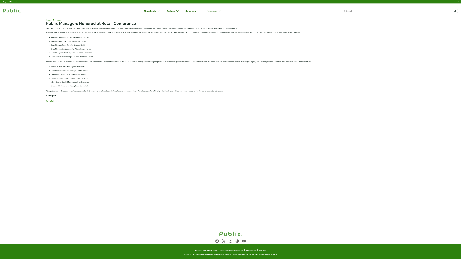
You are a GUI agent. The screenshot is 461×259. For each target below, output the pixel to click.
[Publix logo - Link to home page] (12, 11)
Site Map (262, 250)
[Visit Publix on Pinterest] (237, 241)
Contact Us (456, 2)
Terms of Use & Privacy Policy (206, 250)
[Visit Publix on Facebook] (217, 241)
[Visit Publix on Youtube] (244, 241)
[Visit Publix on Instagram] (230, 241)
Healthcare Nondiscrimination (231, 250)
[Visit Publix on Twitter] (224, 241)
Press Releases (52, 101)
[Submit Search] (455, 11)
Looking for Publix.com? (8, 2)
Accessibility (251, 250)
